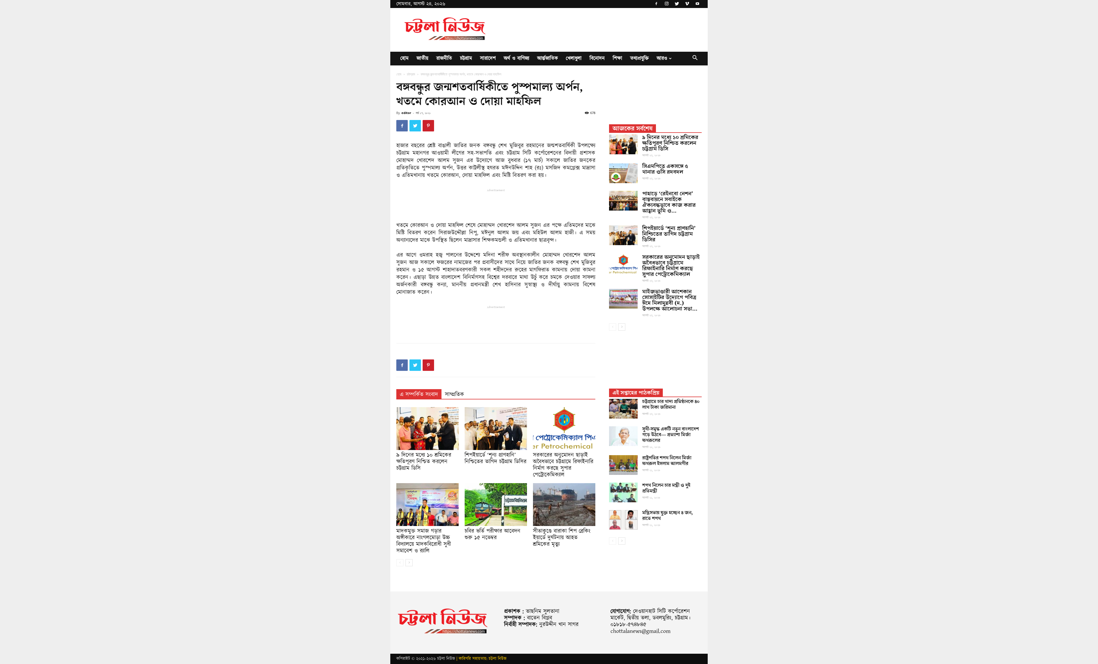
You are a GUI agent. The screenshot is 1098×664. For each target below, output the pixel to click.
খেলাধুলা (574, 58)
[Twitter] (677, 4)
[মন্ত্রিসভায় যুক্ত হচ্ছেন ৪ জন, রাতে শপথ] (623, 520)
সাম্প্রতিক (454, 395)
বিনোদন (597, 58)
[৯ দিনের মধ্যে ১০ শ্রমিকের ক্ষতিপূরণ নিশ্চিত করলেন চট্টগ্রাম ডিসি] (427, 428)
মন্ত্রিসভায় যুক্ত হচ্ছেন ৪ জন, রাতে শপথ (667, 515)
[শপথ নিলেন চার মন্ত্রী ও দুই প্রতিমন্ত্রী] (623, 492)
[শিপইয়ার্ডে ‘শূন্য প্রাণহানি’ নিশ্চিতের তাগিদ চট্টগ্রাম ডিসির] (496, 428)
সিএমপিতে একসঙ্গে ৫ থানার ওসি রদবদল (665, 169)
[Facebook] (656, 4)
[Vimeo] (687, 4)
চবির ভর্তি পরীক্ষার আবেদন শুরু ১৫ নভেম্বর (492, 534)
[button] (695, 59)
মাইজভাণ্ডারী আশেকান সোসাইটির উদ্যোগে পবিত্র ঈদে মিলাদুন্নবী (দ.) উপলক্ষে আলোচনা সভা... (669, 300)
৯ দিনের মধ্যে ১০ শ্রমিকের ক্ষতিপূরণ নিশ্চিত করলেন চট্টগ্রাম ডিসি (423, 461)
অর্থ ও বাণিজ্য (516, 58)
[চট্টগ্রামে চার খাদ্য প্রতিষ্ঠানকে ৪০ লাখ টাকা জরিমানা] (623, 409)
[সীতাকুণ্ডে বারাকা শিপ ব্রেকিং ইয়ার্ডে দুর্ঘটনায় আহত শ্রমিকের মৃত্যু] (564, 504)
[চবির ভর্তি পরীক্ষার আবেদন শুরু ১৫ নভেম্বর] (496, 504)
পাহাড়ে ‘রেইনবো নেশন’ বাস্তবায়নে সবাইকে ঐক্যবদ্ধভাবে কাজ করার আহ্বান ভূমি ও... (669, 202)
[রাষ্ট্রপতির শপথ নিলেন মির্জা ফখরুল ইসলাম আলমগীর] (623, 465)
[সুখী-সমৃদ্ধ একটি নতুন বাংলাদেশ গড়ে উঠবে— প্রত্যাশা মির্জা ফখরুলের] (623, 436)
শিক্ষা (617, 58)
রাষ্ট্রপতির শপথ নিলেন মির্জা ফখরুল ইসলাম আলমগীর (666, 461)
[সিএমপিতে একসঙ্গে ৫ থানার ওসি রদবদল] (623, 173)
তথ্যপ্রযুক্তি (639, 58)
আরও (662, 58)
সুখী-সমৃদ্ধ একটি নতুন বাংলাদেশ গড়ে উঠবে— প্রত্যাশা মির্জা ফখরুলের (670, 435)
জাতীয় (422, 58)
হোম (404, 58)
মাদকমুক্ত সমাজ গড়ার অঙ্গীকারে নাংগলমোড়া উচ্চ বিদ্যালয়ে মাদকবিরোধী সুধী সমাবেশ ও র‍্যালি (423, 541)
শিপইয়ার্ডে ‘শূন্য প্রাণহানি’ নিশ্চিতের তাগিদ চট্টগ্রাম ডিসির (495, 458)
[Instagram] (666, 4)
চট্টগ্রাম (466, 58)
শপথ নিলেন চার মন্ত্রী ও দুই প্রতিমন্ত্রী (666, 488)
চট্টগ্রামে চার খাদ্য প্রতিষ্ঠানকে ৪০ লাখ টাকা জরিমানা (671, 404)
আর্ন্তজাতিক (547, 58)
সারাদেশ (488, 58)
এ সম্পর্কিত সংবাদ (419, 395)
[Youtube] (697, 4)
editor (406, 113)
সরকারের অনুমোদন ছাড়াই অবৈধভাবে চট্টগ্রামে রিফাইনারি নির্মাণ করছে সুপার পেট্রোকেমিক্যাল (563, 465)
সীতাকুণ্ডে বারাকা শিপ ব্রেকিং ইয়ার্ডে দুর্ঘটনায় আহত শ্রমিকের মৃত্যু (561, 537)
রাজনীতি (444, 58)
